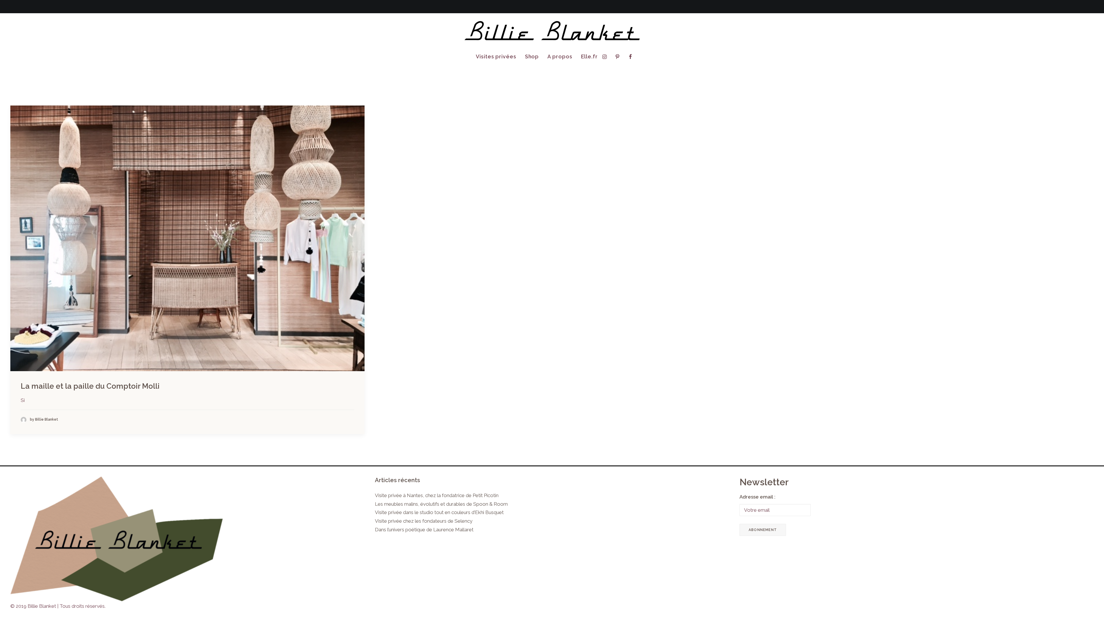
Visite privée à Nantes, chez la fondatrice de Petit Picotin (437, 495)
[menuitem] (496, 56)
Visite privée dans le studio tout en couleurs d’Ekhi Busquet (439, 512)
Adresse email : (757, 497)
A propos (559, 56)
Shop (532, 56)
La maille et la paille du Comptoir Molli (90, 386)
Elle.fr (589, 56)
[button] (605, 56)
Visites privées (496, 56)
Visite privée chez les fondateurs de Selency (423, 521)
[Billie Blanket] (552, 31)
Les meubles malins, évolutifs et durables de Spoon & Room (441, 504)
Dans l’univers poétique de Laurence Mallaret (424, 529)
